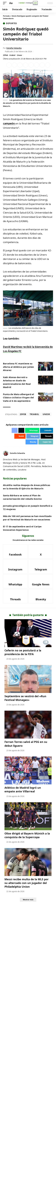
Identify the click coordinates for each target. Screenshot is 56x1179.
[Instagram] (15, 566)
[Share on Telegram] (36, 65)
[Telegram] (40, 566)
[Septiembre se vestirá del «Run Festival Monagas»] (28, 679)
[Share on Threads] (42, 65)
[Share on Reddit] (31, 65)
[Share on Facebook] (8, 65)
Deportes (11, 23)
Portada (6, 16)
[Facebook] (48, 453)
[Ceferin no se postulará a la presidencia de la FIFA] (28, 633)
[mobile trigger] (5, 3)
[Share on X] (14, 65)
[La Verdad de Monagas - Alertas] (28, 3)
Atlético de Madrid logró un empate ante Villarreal (22, 789)
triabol (12, 55)
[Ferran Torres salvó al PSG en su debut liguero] (28, 725)
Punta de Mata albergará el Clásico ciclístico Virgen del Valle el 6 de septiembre (18, 397)
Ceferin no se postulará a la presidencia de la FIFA (22, 652)
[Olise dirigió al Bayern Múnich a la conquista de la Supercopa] (28, 816)
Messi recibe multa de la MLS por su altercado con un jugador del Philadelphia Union (26, 882)
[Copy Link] (47, 65)
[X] (52, 453)
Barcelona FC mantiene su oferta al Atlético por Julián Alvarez (18, 367)
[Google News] (40, 581)
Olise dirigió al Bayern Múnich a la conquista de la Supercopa (27, 835)
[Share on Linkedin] (25, 65)
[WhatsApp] (15, 581)
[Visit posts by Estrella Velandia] (5, 453)
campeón (9, 123)
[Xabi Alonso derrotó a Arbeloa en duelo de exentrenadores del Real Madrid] (45, 380)
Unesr (19, 55)
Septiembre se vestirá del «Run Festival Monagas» (25, 698)
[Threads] (15, 596)
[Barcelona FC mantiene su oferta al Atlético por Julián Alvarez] (45, 366)
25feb (5, 55)
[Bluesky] (40, 596)
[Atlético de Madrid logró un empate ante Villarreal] (28, 770)
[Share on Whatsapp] (20, 65)
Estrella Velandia (14, 48)
